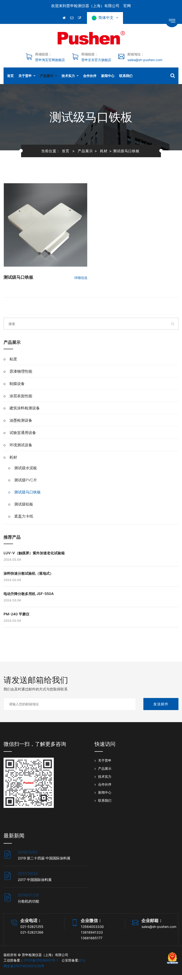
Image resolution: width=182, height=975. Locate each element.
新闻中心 (107, 76)
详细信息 (80, 278)
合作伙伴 (89, 76)
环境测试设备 (20, 445)
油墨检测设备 (20, 420)
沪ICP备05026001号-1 (40, 960)
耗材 (104, 151)
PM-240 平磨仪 (16, 614)
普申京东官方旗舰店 (96, 60)
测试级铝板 (23, 504)
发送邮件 (160, 704)
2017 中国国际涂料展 (35, 879)
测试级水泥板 (25, 467)
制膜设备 (17, 383)
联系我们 (125, 76)
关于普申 (25, 76)
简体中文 (107, 17)
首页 (10, 76)
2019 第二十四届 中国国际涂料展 (44, 858)
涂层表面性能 (20, 396)
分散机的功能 (28, 901)
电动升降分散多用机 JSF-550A (29, 593)
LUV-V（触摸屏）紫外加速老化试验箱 (34, 553)
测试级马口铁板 (18, 277)
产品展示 (46, 76)
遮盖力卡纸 (23, 516)
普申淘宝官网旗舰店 (50, 60)
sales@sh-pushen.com (144, 60)
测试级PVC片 (25, 480)
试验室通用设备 (22, 432)
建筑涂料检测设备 (24, 408)
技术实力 (68, 76)
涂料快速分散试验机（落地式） (28, 573)
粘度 (13, 359)
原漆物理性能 (20, 371)
